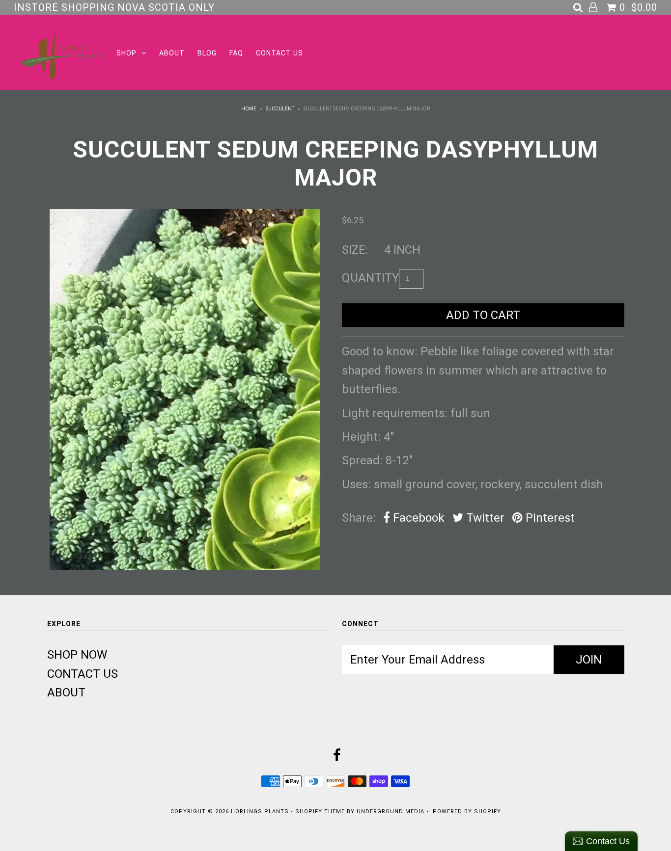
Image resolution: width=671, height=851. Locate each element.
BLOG (207, 53)
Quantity (370, 278)
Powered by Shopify (467, 811)
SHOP (126, 53)
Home (248, 108)
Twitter (483, 518)
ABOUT (172, 53)
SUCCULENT (280, 108)
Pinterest (549, 518)
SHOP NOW (77, 655)
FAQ (236, 53)
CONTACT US (279, 53)
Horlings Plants (260, 811)
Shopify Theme (320, 811)
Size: (355, 250)
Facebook (417, 518)
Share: (359, 518)
